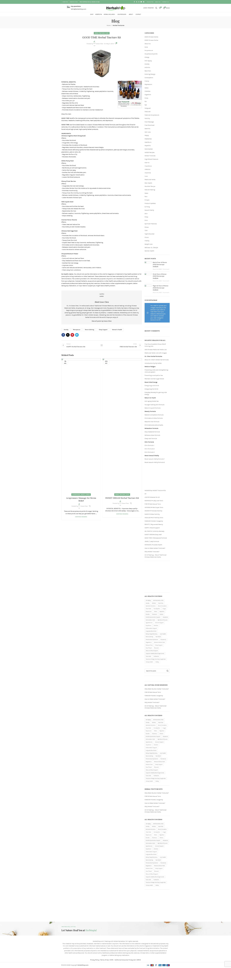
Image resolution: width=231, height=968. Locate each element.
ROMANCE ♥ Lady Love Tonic (154, 500)
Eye (146, 105)
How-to (147, 162)
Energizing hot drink (151, 389)
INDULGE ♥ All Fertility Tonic (154, 517)
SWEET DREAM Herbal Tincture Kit (122, 498)
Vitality (147, 241)
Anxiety (66, 329)
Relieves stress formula (152, 435)
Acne (146, 47)
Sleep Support (103, 329)
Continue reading (81, 517)
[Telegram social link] (77, 335)
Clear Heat (148, 608)
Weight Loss (149, 244)
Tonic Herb (148, 656)
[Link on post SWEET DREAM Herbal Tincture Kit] (122, 426)
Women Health (149, 251)
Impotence (148, 166)
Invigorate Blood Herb (151, 631)
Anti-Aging (148, 61)
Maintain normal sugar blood (154, 379)
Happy (147, 135)
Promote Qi (163, 639)
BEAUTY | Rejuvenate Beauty (154, 524)
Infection (147, 169)
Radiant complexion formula (154, 415)
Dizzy (146, 98)
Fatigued (148, 108)
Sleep (107, 33)
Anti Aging (148, 600)
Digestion (148, 94)
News (146, 193)
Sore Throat (149, 648)
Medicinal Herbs (150, 179)
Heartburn (148, 142)
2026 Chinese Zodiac (151, 40)
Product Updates (150, 203)
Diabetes (147, 91)
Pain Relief (158, 636)
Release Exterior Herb (159, 642)
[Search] (156, 8)
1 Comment (165, 269)
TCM (146, 230)
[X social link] (136, 2)
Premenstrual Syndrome (152, 639)
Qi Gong (147, 207)
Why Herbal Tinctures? (152, 551)
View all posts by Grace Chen (102, 321)
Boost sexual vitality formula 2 (155, 462)
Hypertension (149, 622)
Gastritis (147, 128)
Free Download (149, 125)
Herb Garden (149, 149)
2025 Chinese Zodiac (151, 37)
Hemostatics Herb (150, 620)
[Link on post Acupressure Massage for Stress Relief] (81, 426)
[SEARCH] (167, 671)
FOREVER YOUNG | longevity (154, 521)
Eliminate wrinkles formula (154, 418)
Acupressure (76, 494)
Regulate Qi (148, 642)
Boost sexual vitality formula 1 (154, 459)
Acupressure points (151, 54)
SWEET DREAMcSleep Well (153, 534)
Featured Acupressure (152, 115)
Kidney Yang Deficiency (151, 634)
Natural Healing (150, 190)
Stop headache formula (152, 432)
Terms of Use (104, 960)
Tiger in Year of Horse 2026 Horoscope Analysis (160, 288)
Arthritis (147, 67)
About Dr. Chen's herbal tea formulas (157, 360)
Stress (88, 494)
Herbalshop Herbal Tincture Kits (155, 490)
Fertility (147, 118)
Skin (146, 213)
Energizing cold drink (152, 385)
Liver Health (163, 634)
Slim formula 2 (149, 449)
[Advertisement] (160, 476)
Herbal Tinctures (118, 25)
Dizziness (154, 614)
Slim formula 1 (149, 445)
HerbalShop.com (83, 965)
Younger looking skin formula (154, 404)
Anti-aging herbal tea (151, 401)
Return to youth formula (152, 408)
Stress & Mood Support (152, 650)
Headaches (148, 139)
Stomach (156, 648)
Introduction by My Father (153, 363)
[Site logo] (115, 8)
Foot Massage (149, 122)
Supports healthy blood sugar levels (155, 653)
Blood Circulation (162, 606)
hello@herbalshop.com (78, 9)
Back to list (101, 345)
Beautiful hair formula (152, 421)
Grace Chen (99, 44)
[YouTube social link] (141, 2)
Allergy (147, 57)
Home (109, 25)
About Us (148, 44)
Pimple (147, 200)
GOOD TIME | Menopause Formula (156, 538)
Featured (147, 111)
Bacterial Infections (151, 606)
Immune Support (159, 622)
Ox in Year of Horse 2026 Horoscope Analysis (159, 276)
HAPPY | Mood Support (152, 528)
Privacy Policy (94, 960)
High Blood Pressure (151, 159)
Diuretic (148, 614)
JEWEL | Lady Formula (152, 541)
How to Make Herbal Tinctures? (155, 548)
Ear (146, 101)
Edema (161, 614)
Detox (146, 88)
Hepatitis (148, 145)
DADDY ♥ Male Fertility (152, 514)
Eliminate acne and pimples (154, 425)
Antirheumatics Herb (158, 600)
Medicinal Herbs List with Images (156, 353)
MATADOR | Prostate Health (153, 545)
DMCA (139, 960)
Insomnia (148, 173)
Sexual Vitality (149, 210)
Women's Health (117, 329)
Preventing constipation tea (154, 375)
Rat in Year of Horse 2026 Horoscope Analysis (160, 264)
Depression (148, 84)
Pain (146, 196)
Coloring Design (150, 74)
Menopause (76, 329)
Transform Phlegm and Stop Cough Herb (156, 659)
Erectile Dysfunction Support (153, 617)
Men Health (148, 183)
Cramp (147, 81)
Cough (164, 608)
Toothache (156, 656)
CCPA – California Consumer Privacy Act (123, 960)
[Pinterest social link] (144, 2)
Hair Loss (148, 132)
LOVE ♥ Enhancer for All (152, 497)
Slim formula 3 (149, 452)
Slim (146, 220)
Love (146, 176)
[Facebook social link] (134, 2)
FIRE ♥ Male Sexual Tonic (153, 504)
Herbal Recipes (149, 152)
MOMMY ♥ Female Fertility (153, 511)
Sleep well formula (151, 438)
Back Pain (148, 71)
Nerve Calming (89, 329)
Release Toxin (149, 645)
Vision (147, 237)
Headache (165, 617)
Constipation (149, 77)
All (145, 494)
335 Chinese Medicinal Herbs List (156, 349)
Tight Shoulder (149, 234)
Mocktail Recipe (150, 186)
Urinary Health (149, 662)
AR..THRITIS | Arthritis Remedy (154, 531)
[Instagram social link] (139, 2)
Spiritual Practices (151, 224)
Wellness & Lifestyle (151, 247)
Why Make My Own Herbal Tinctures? (157, 689)
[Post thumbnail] (148, 265)
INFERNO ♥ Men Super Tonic (154, 507)
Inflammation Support (151, 628)
